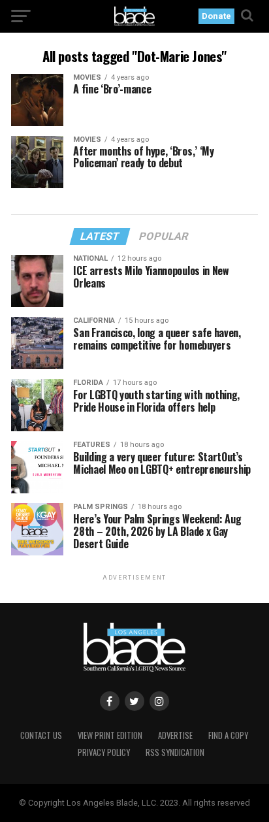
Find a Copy (228, 735)
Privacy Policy (104, 752)
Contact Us (41, 735)
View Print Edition (110, 735)
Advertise (175, 735)
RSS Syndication (175, 752)
